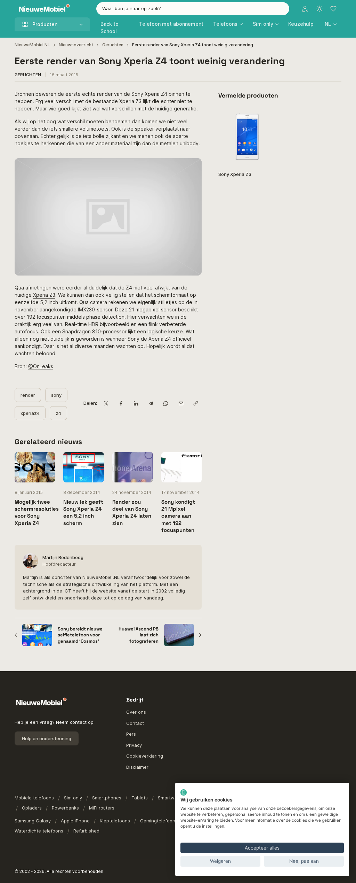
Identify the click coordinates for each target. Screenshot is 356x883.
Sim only (73, 797)
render (28, 395)
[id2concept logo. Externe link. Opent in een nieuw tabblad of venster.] (183, 792)
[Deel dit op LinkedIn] (136, 403)
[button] (330, 23)
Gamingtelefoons (159, 820)
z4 (58, 413)
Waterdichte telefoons (39, 831)
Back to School (109, 27)
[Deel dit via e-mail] (181, 403)
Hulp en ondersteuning (46, 738)
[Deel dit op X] (106, 403)
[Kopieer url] (195, 403)
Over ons (136, 712)
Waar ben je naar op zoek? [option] (131, 8)
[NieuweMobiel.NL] (43, 9)
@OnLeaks (40, 366)
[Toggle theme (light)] (319, 8)
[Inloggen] (305, 8)
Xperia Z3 (44, 295)
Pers (131, 734)
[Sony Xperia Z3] (247, 136)
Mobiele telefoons (34, 797)
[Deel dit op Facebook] (121, 403)
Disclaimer (137, 767)
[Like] (267, 117)
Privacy (134, 745)
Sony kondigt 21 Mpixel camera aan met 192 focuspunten (178, 515)
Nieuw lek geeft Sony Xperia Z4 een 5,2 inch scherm (83, 512)
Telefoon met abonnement (171, 24)
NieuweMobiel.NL (32, 44)
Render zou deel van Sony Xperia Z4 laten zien (131, 512)
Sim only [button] (263, 24)
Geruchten (112, 44)
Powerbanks (65, 808)
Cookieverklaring (144, 756)
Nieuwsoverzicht (76, 44)
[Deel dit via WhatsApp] (166, 403)
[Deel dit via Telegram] (151, 403)
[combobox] (193, 8)
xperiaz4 (30, 413)
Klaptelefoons (115, 820)
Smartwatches (173, 797)
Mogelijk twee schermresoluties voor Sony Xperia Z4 (37, 512)
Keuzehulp (301, 24)
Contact (135, 723)
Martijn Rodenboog (62, 557)
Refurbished (86, 831)
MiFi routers (101, 808)
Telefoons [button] (225, 24)
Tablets (139, 797)
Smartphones (106, 797)
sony (56, 395)
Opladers (32, 808)
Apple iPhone (75, 820)
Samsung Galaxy (33, 820)
